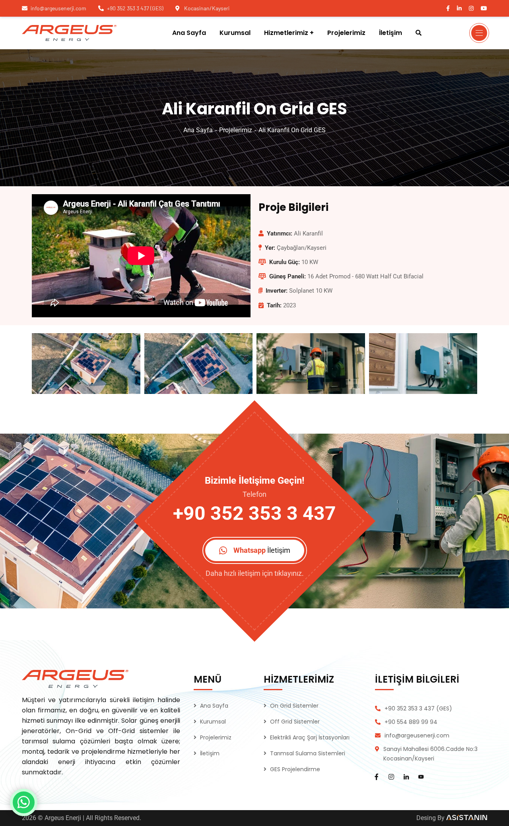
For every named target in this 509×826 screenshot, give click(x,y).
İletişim (210, 753)
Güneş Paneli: (287, 276)
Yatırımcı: (279, 233)
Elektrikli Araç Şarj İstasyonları (310, 737)
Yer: (270, 247)
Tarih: (274, 305)
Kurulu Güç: (284, 262)
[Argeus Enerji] (69, 33)
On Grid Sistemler (294, 706)
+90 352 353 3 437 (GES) (135, 8)
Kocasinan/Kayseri (206, 8)
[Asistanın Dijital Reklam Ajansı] (466, 818)
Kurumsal (213, 722)
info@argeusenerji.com (58, 8)
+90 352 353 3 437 (254, 513)
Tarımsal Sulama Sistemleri (307, 753)
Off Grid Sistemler (295, 722)
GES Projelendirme (295, 769)
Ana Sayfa (198, 130)
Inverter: (277, 290)
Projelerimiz (235, 130)
